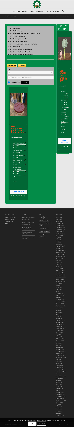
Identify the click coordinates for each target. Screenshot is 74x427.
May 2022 (58, 314)
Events (41, 220)
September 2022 (61, 306)
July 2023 (58, 285)
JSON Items (21, 65)
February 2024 (60, 271)
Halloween (47, 223)
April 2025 (59, 242)
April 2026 (59, 221)
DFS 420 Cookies (15, 28)
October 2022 (60, 304)
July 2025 (58, 238)
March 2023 (59, 293)
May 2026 (58, 219)
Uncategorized (43, 234)
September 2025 (61, 234)
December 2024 (60, 250)
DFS (45, 217)
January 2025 (59, 248)
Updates (42, 236)
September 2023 (61, 281)
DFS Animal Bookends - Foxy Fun (20, 52)
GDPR (6, 223)
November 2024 (60, 252)
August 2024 (59, 258)
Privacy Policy (9, 221)
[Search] (62, 11)
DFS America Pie (15, 46)
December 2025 (60, 227)
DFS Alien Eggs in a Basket (18, 38)
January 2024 (59, 273)
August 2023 (59, 283)
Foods (41, 223)
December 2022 (60, 300)
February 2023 (60, 295)
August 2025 (59, 236)
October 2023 (60, 279)
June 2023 (59, 287)
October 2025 (60, 231)
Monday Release (44, 228)
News (41, 231)
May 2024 (58, 265)
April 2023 (59, 291)
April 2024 (59, 267)
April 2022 (59, 316)
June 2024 (59, 262)
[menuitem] (13, 11)
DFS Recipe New (10, 16)
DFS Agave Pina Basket (17, 36)
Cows (41, 217)
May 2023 (58, 289)
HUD (41, 226)
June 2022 (59, 312)
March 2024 (59, 269)
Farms (46, 220)
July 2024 (58, 260)
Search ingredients (15, 82)
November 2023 (60, 277)
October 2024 (60, 254)
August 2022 (59, 308)
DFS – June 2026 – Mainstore (26, 228)
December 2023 (60, 275)
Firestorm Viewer (10, 219)
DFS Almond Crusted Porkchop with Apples (23, 44)
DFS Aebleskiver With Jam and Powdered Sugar (25, 33)
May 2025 (58, 240)
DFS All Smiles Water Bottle (19, 41)
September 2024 (61, 256)
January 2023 (59, 298)
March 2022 (59, 318)
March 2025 (59, 244)
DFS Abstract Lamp (16, 31)
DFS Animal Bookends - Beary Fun (21, 49)
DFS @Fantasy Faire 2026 (28, 237)
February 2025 (60, 246)
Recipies (46, 231)
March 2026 (59, 223)
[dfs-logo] (37, 4)
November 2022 (60, 302)
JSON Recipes (12, 65)
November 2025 (60, 229)
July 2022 (58, 310)
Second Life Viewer (10, 217)
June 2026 (59, 217)
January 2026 (59, 225)
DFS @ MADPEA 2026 (27, 232)
